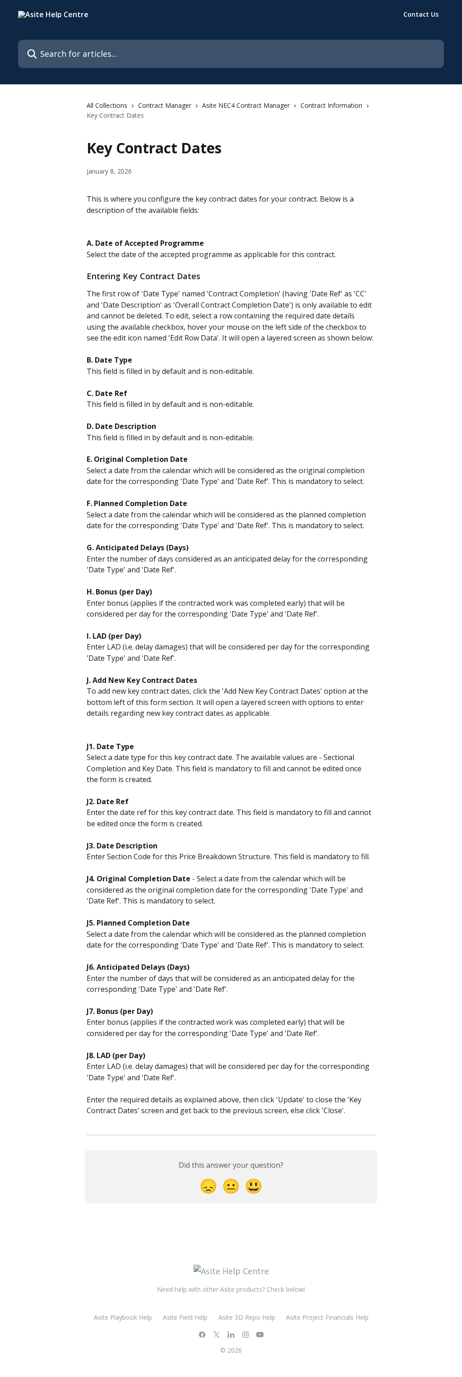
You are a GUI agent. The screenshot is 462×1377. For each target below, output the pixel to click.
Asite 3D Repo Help (246, 1317)
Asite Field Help (185, 1317)
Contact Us (421, 14)
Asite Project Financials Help (327, 1317)
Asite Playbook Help (123, 1317)
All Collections (107, 105)
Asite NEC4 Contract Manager (246, 105)
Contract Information (331, 105)
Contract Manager (164, 105)
